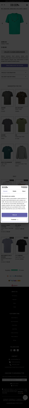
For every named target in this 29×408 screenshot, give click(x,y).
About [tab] (23, 191)
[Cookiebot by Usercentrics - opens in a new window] (21, 187)
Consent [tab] (5, 191)
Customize (13, 219)
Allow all (14, 214)
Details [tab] (14, 191)
